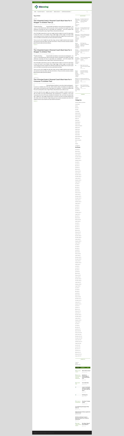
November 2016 (77, 316)
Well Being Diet (85, 394)
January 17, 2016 (36, 24)
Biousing (35, 432)
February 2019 (77, 275)
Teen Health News (85, 382)
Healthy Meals (77, 131)
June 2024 (76, 185)
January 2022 (77, 221)
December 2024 (77, 174)
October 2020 (77, 239)
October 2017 (77, 302)
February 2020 (77, 253)
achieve (42, 24)
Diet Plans (35, 18)
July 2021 (76, 223)
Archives (76, 98)
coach (44, 24)
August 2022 (77, 214)
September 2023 (77, 201)
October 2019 (77, 260)
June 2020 (76, 246)
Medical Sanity (77, 138)
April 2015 (77, 350)
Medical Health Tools (78, 136)
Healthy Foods (77, 127)
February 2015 (77, 354)
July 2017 (76, 305)
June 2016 (76, 325)
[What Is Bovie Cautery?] (78, 370)
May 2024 (76, 187)
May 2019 (76, 269)
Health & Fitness (77, 113)
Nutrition (76, 143)
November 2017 (77, 300)
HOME (35, 11)
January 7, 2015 (84, 396)
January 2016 (77, 334)
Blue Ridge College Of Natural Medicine (86, 424)
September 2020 (77, 241)
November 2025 (77, 156)
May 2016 (76, 327)
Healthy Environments (78, 125)
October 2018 (77, 282)
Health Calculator (78, 116)
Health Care (77, 118)
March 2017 (77, 309)
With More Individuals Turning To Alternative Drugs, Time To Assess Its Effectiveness (82, 418)
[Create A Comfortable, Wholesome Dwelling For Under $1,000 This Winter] (78, 387)
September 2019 (77, 262)
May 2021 (76, 226)
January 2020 (77, 255)
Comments (83, 367)
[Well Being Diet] (78, 394)
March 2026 (77, 151)
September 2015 (77, 341)
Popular (77, 367)
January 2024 (77, 194)
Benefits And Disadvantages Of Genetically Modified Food (85, 377)
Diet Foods (77, 107)
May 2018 (76, 291)
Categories (76, 97)
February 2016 (77, 332)
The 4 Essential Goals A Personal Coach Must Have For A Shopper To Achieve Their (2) (53, 21)
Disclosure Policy (78, 364)
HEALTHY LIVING (49, 11)
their (54, 24)
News (76, 141)
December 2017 (77, 298)
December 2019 (77, 257)
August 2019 (77, 264)
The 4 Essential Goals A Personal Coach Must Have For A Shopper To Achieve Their (53, 51)
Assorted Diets (36, 77)
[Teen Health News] (78, 382)
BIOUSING (41, 432)
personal (50, 24)
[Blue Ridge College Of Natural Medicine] (78, 423)
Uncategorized (77, 145)
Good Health (77, 111)
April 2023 (77, 210)
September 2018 (77, 284)
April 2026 (77, 149)
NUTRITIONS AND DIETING (66, 11)
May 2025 (76, 165)
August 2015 (77, 343)
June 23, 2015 (36, 83)
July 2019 (76, 266)
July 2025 (76, 162)
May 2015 (76, 348)
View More (36, 44)
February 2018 (77, 296)
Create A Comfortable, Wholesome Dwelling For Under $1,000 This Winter (86, 389)
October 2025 (77, 158)
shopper (52, 24)
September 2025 (77, 160)
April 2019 (77, 271)
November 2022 (77, 212)
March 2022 (77, 217)
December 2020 (77, 235)
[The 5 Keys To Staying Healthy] (78, 401)
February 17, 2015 (78, 409)
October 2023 (77, 199)
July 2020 (76, 244)
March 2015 (77, 352)
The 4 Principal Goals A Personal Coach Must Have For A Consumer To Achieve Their (52, 80)
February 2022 (77, 219)
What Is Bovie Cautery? (86, 370)
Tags (88, 367)
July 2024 (76, 183)
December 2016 (77, 314)
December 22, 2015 (85, 372)
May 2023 (76, 208)
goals (48, 24)
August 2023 (77, 203)
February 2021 (77, 232)
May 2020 (76, 248)
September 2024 (77, 180)
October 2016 (77, 318)
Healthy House (77, 129)
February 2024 (77, 192)
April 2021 (77, 228)
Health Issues (77, 120)
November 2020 (77, 237)
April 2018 (77, 293)
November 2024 (77, 176)
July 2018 (76, 287)
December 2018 (77, 278)
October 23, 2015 (85, 384)
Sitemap (76, 363)
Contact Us (77, 362)
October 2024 (77, 178)
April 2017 (77, 307)
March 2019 (77, 273)
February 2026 (77, 153)
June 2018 (76, 289)
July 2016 (76, 323)
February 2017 (77, 311)
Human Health (77, 134)
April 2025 (77, 167)
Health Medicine (77, 122)
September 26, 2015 (78, 414)
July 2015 (76, 345)
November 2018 (77, 280)
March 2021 (77, 230)
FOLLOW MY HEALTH (40, 11)
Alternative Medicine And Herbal (80, 102)
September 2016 (77, 320)
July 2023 (76, 205)
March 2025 (77, 169)
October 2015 (77, 339)
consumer (45, 83)
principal (52, 83)
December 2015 (77, 336)
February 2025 (77, 171)
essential (46, 24)
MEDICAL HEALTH (57, 11)
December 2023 (77, 196)
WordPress (44, 432)
